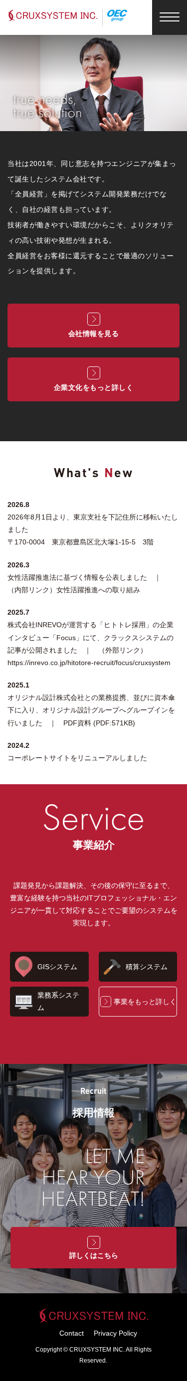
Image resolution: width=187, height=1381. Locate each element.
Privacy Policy (115, 1333)
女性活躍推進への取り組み (98, 590)
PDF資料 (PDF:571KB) (99, 723)
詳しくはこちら (93, 1255)
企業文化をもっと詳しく (94, 387)
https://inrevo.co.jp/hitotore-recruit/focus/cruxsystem (89, 663)
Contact (71, 1333)
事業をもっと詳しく (145, 1002)
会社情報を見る (93, 334)
